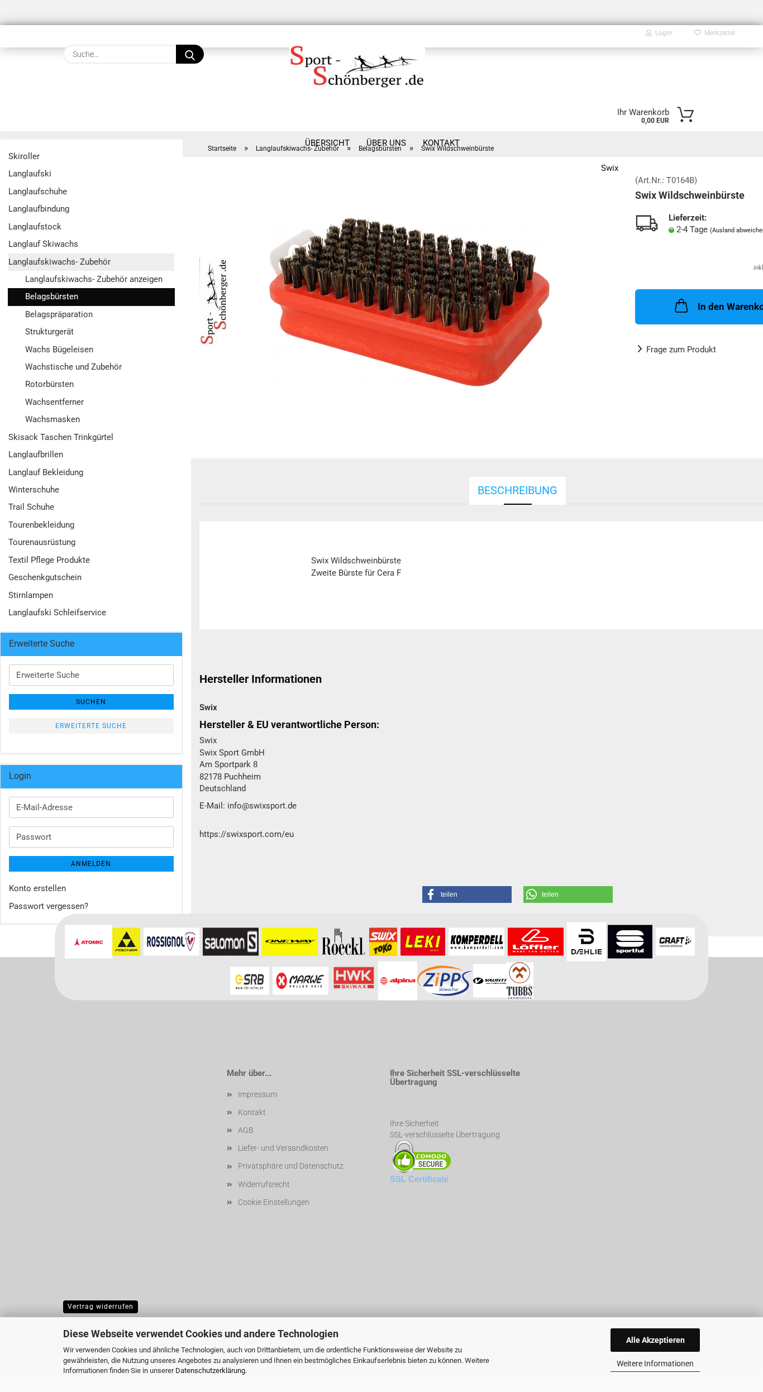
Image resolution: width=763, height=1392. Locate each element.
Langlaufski (29, 174)
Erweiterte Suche (91, 726)
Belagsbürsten (51, 296)
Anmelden (91, 864)
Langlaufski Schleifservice (57, 612)
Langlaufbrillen (35, 454)
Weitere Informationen (655, 1363)
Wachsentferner (54, 402)
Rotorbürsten (49, 384)
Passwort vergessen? (48, 906)
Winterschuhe (33, 490)
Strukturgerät (49, 332)
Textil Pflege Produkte (49, 560)
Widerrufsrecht (264, 1184)
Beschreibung (517, 490)
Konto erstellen (37, 888)
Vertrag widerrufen (100, 1306)
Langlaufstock (34, 227)
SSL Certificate (419, 1179)
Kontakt (252, 1112)
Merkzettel (718, 33)
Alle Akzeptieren (655, 1340)
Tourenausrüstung (41, 542)
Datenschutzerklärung (210, 1370)
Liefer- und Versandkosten (283, 1148)
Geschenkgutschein (45, 577)
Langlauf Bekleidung (45, 472)
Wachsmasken (52, 419)
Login (662, 33)
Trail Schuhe (31, 507)
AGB (246, 1130)
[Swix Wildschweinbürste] (409, 301)
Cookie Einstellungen (273, 1202)
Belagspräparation (59, 314)
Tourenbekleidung (41, 525)
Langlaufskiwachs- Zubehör (59, 262)
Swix (609, 168)
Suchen (91, 702)
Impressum (257, 1094)
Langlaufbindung (38, 209)
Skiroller (24, 156)
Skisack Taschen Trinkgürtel (60, 437)
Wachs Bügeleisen (59, 350)
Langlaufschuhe (37, 191)
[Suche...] (190, 54)
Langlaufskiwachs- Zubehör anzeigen (94, 279)
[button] (467, 894)
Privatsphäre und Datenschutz (291, 1165)
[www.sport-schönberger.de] (357, 65)
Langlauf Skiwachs (43, 244)
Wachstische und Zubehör (73, 367)
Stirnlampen (30, 595)
